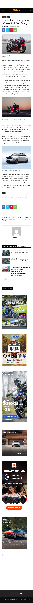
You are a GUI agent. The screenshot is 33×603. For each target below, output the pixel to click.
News (12, 14)
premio (4, 197)
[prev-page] (3, 279)
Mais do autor (22, 246)
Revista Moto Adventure (21, 197)
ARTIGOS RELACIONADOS (9, 246)
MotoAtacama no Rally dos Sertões (24, 218)
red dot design (11, 197)
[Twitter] (7, 30)
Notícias (8, 14)
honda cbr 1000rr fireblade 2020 (9, 195)
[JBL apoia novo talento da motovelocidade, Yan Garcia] (6, 261)
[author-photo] (16, 235)
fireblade (20, 193)
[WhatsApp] (15, 30)
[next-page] (5, 279)
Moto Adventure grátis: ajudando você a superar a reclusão (9, 219)
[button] (3, 10)
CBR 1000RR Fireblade (11, 193)
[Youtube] (21, 593)
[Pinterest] (11, 30)
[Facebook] (3, 30)
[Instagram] (16, 593)
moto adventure (22, 195)
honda (25, 193)
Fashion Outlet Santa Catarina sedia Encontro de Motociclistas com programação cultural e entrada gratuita (20, 271)
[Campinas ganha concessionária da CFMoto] (6, 253)
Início (3, 14)
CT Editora (6, 26)
